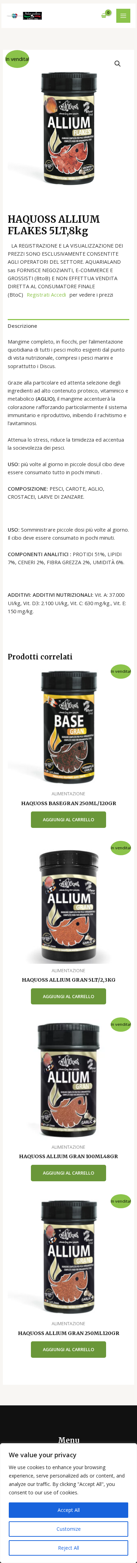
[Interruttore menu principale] (123, 16)
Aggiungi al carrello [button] (68, 819)
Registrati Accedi (46, 294)
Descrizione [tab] (22, 325)
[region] (68, 1503)
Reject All (68, 1547)
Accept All (69, 1510)
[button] (117, 63)
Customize (69, 1529)
